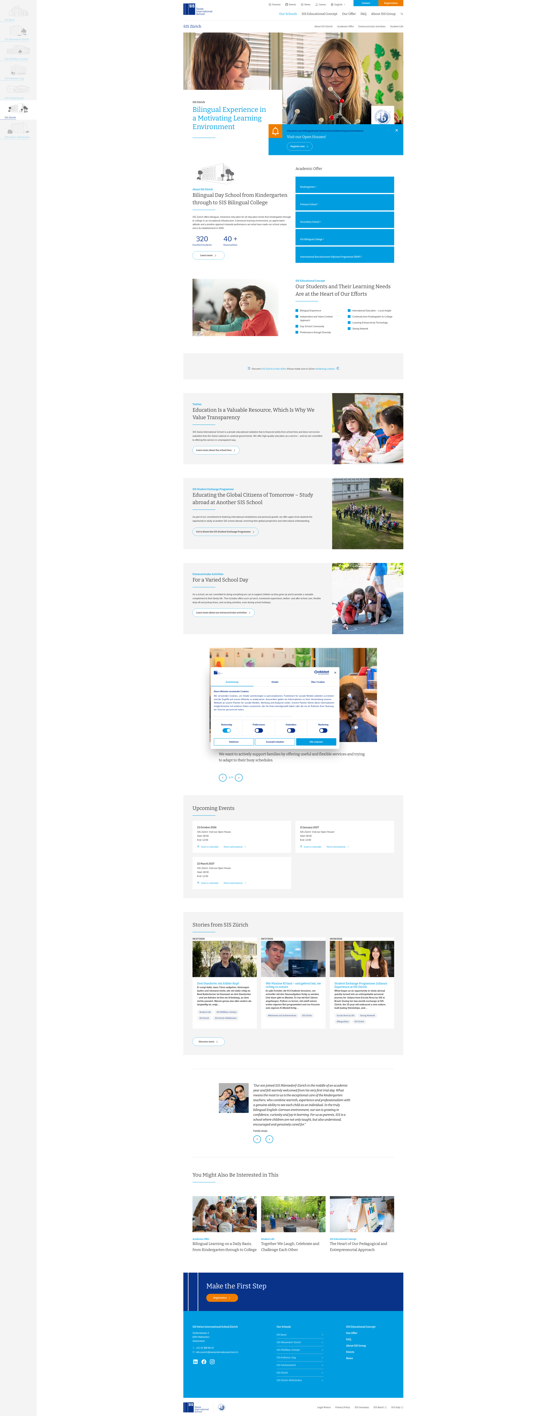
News (307, 4)
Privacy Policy (342, 1407)
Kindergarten (307, 187)
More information (233, 846)
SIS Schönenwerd (286, 1365)
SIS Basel (282, 1334)
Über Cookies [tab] (318, 682)
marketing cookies (325, 368)
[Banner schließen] (335, 673)
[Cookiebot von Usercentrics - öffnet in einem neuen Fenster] (316, 672)
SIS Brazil (378, 1407)
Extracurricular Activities (372, 26)
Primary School (308, 204)
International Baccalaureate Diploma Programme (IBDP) (330, 256)
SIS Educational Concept (319, 14)
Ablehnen (234, 742)
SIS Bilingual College (311, 239)
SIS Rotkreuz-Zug (286, 1357)
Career (322, 4)
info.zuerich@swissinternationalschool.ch (216, 1352)
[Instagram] (213, 1363)
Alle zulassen (316, 742)
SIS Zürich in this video (273, 368)
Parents (276, 4)
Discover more (206, 1041)
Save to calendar (210, 846)
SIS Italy (395, 1407)
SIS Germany (362, 1407)
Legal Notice (324, 1407)
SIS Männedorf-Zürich (289, 1342)
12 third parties (236, 716)
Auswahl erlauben (275, 742)
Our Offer (349, 14)
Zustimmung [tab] (232, 682)
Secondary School (309, 221)
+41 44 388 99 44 (204, 1348)
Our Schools (288, 14)
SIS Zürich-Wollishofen (289, 1380)
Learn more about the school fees (214, 450)
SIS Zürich (192, 26)
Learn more (206, 255)
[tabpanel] (293, 1108)
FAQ (364, 14)
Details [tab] (275, 682)
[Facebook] (205, 1363)
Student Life (396, 26)
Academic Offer (345, 26)
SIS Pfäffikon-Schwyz (288, 1350)
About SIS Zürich (323, 26)
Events (292, 4)
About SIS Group (383, 14)
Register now (297, 146)
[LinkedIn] (196, 1363)
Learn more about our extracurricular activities (221, 612)
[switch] (259, 730)
